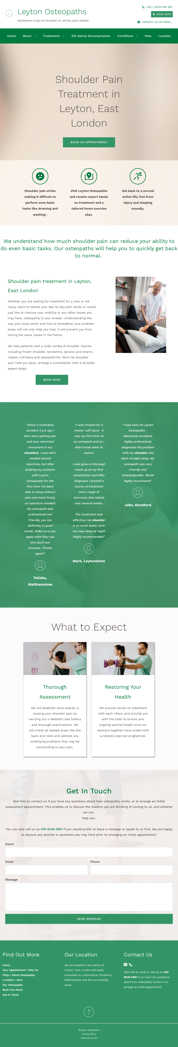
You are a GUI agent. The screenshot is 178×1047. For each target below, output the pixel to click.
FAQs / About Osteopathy (19, 975)
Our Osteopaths (13, 985)
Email (9, 861)
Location (8, 979)
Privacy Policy (89, 1034)
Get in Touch (11, 994)
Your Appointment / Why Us (20, 970)
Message (11, 879)
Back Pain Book (13, 989)
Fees (19, 979)
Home (6, 965)
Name (9, 844)
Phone (95, 861)
